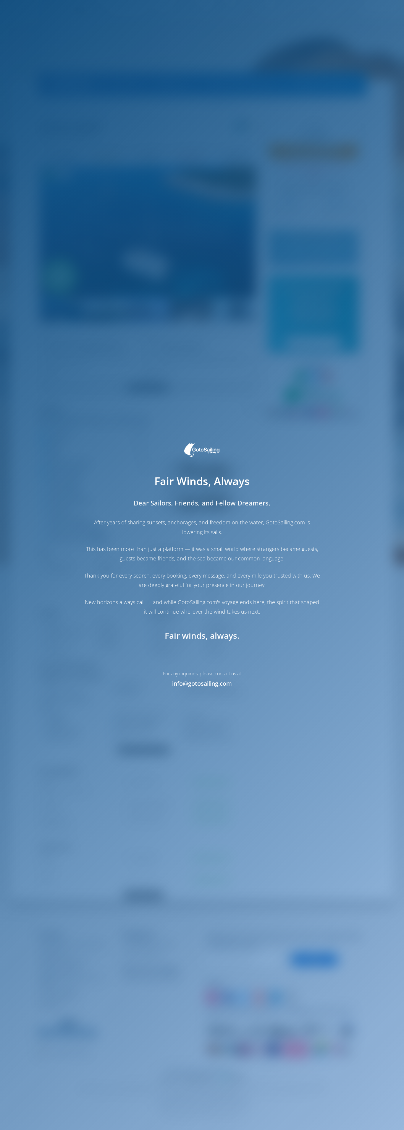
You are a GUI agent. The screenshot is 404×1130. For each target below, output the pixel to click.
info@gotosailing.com (202, 683)
